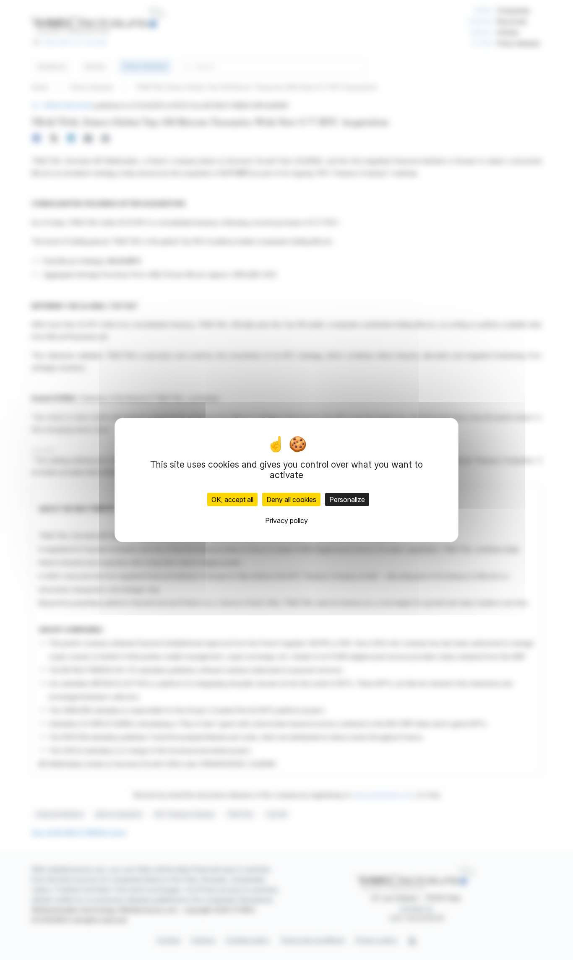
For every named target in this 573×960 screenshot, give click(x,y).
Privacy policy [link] (286, 520)
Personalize (347, 499)
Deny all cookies (291, 499)
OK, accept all (232, 499)
